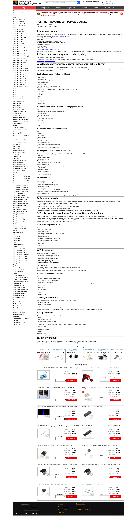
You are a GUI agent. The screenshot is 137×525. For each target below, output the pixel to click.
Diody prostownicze (18, 95)
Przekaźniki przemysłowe (20, 203)
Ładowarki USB (17, 324)
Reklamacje (61, 512)
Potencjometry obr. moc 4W (21, 183)
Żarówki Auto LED (18, 302)
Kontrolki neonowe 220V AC (21, 136)
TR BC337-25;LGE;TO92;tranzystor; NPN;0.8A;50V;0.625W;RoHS (99, 445)
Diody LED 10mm (18, 33)
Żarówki (15, 299)
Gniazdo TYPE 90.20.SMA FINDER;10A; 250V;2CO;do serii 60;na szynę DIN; (58, 368)
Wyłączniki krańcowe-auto (20, 289)
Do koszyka (71, 380)
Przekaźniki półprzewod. (20, 201)
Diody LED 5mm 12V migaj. (21, 56)
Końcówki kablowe (18, 127)
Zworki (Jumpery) (18, 308)
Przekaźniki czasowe (19, 195)
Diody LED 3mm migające (20, 50)
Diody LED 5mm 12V (19, 54)
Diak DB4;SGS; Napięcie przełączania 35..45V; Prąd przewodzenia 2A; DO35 (58, 426)
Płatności (84, 8)
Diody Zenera (17, 107)
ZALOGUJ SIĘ (86, 2)
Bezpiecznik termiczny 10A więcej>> (58, 350)
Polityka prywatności (63, 506)
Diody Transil (17, 105)
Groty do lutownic (18, 123)
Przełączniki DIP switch (19, 209)
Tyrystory (15, 246)
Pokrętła (15, 172)
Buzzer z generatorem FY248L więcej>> (103, 350)
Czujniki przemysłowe (19, 23)
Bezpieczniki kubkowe (19, 11)
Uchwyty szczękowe (19, 248)
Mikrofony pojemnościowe (20, 140)
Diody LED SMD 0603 (19, 78)
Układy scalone (17, 263)
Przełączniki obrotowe (19, 215)
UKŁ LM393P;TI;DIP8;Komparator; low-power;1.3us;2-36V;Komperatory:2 (101, 464)
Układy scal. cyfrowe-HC (20, 256)
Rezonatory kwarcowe (19, 228)
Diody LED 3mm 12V (19, 48)
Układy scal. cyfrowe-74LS (20, 250)
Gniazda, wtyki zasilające (20, 121)
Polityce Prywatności (48, 15)
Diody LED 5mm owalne (20, 60)
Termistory (16, 234)
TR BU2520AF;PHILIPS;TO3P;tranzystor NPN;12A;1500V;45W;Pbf (55, 387)
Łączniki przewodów (19, 322)
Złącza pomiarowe (18, 314)
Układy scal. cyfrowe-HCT (20, 259)
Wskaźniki (16, 273)
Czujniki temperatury (19, 25)
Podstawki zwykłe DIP (19, 168)
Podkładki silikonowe (19, 164)
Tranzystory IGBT (18, 240)
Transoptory (16, 236)
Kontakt (96, 8)
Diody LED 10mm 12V (19, 35)
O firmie (58, 8)
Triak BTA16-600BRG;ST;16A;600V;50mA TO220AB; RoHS (53, 484)
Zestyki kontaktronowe (19, 306)
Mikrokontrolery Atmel (19, 142)
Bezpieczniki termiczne (19, 15)
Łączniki (15, 320)
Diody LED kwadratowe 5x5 (21, 70)
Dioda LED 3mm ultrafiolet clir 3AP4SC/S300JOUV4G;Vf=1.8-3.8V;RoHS (57, 406)
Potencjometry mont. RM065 (21, 179)
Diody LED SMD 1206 (19, 82)
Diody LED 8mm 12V (19, 66)
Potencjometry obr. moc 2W (21, 181)
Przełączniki (16, 207)
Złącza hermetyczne (19, 312)
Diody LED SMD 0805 (19, 80)
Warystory (16, 265)
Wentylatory (16, 267)
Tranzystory (16, 238)
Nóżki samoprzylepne (19, 152)
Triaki (14, 242)
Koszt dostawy (80, 506)
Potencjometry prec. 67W (20, 187)
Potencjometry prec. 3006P (21, 185)
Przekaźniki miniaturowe (20, 199)
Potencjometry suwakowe (20, 189)
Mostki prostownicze (19, 150)
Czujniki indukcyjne (18, 21)
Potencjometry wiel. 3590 (20, 191)
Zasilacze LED (17, 304)
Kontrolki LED (17, 134)
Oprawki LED (17, 156)
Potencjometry (17, 175)
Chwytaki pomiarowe (19, 19)
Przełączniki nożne (18, 213)
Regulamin (71, 8)
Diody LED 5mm (17, 52)
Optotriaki (16, 158)
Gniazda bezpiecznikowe (20, 117)
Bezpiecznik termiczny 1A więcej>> (88, 350)
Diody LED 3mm (17, 45)
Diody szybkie (17, 103)
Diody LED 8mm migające (20, 68)
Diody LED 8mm (17, 64)
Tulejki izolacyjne (18, 244)
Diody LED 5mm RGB (19, 62)
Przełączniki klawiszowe (20, 211)
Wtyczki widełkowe (18, 275)
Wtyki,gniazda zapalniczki (20, 279)
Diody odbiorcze (17, 91)
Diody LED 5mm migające (20, 58)
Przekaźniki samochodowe (21, 205)
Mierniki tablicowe (18, 138)
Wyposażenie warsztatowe (21, 281)
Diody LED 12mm (18, 39)
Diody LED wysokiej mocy (20, 86)
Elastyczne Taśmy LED (19, 111)
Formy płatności (80, 504)
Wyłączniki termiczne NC (20, 293)
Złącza (15, 310)
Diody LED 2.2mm (18, 41)
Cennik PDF (109, 8)
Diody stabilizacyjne (18, 101)
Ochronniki (16, 154)
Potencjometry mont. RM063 (21, 177)
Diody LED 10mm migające (21, 37)
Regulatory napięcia (19, 226)
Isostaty (15, 125)
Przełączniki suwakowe (19, 222)
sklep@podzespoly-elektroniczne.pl (50, 49)
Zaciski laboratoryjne (19, 297)
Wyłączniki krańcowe (19, 287)
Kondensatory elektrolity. (20, 129)
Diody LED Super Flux (19, 84)
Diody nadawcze (18, 88)
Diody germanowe (18, 31)
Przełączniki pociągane (19, 218)
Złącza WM (16, 316)
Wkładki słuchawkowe (19, 269)
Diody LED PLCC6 (18, 76)
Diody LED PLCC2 (18, 72)
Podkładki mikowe (18, 162)
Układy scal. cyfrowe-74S (20, 252)
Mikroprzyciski (17, 144)
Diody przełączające (19, 97)
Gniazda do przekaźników (20, 119)
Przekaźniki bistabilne (19, 193)
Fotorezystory (17, 113)
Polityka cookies (62, 509)
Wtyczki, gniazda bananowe (21, 277)
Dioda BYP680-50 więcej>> (117, 349)
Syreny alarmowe (18, 232)
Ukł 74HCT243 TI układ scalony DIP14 (92, 406)
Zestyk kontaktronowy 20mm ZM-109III (92, 484)
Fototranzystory (17, 115)
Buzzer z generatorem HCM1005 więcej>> (73, 350)
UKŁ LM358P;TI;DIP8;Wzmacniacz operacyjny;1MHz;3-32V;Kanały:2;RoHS (58, 464)
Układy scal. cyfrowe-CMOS (21, 254)
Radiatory (16, 224)
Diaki (14, 27)
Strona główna (44, 8)
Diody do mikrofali (18, 29)
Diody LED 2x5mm (18, 43)
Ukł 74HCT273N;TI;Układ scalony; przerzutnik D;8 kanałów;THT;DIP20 (101, 426)
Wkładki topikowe (18, 271)
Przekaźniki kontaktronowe (21, 197)
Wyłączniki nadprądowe (20, 291)
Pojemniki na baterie (19, 170)
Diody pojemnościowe (19, 93)
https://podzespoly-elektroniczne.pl (59, 36)
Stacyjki (15, 230)
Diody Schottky (17, 99)
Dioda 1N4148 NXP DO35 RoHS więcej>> (44, 350)
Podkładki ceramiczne (19, 160)
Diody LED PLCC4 (18, 74)
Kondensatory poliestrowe (20, 132)
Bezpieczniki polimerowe (20, 13)
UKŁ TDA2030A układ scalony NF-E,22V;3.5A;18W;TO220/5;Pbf (54, 445)
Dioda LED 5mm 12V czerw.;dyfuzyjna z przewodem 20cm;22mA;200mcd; (102, 368)
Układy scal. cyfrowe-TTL (20, 261)
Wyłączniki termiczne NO (20, 295)
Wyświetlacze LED (18, 285)
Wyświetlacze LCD (18, 283)
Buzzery (15, 17)
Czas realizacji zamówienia (83, 509)
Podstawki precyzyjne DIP (20, 166)
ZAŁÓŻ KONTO (95, 2)
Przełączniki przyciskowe (20, 220)
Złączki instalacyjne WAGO (21, 318)
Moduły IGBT (17, 146)
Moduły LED (16, 148)
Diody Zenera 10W (18, 109)
